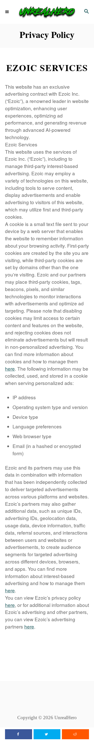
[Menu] (7, 12)
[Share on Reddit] (75, 734)
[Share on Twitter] (47, 734)
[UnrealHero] (47, 12)
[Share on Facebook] (18, 734)
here (10, 368)
